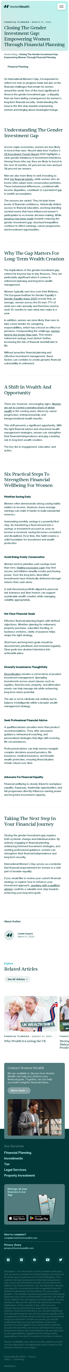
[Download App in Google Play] (39, 1218)
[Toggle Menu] (61, 6)
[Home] (16, 6)
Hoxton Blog (10, 54)
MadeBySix (10, 1366)
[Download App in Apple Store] (17, 1218)
